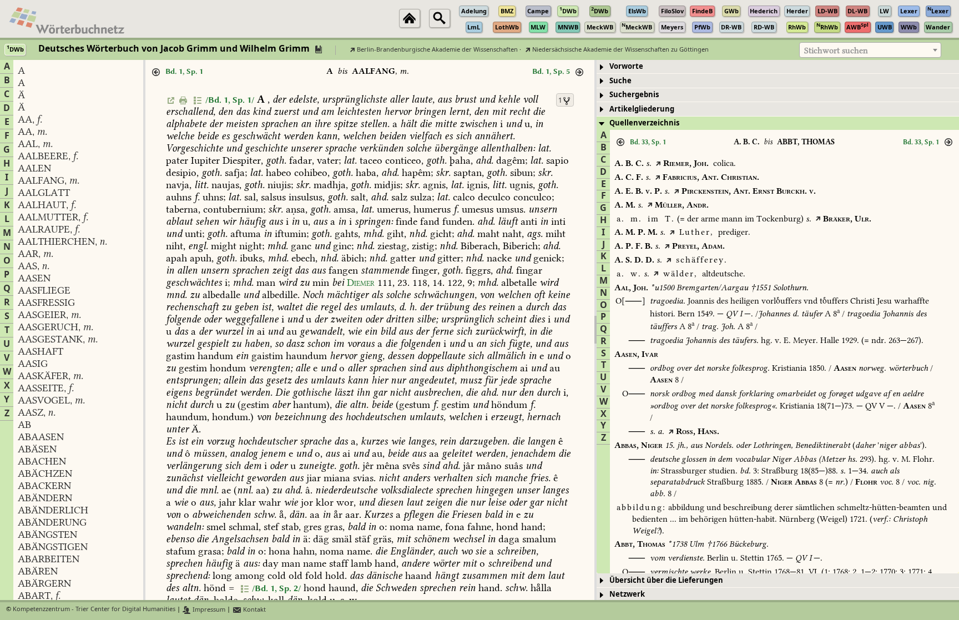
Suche (620, 80)
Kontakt (253, 610)
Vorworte (626, 66)
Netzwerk (627, 594)
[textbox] (870, 50)
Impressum (208, 610)
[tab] (778, 67)
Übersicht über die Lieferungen (666, 580)
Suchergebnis (634, 94)
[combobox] (870, 50)
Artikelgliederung (641, 109)
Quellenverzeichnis (644, 123)
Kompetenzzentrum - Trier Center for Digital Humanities (94, 610)
